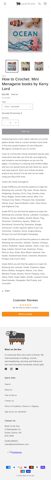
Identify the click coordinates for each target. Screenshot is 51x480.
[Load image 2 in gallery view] (25, 66)
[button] (5, 3)
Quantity (5, 118)
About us (8, 390)
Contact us (9, 401)
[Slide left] (2, 66)
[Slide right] (48, 66)
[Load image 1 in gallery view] (12, 66)
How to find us (11, 395)
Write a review (25, 314)
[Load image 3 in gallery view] (39, 66)
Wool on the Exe (29, 475)
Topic (4, 102)
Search (8, 384)
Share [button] (7, 291)
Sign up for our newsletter (15, 412)
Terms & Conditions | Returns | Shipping (22, 406)
